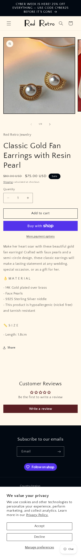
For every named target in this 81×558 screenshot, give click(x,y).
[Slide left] (31, 124)
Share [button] (11, 347)
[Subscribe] (59, 451)
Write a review (40, 409)
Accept (39, 526)
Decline (39, 537)
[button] (9, 23)
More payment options (40, 236)
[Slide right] (49, 124)
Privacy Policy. (37, 515)
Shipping (8, 182)
